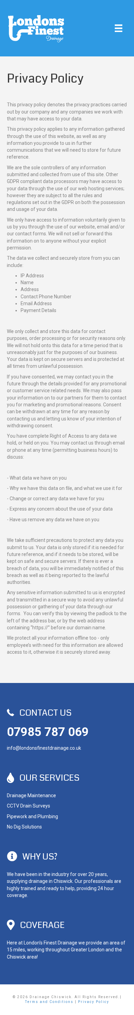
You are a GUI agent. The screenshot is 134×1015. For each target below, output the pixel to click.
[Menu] (118, 28)
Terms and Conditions (49, 1002)
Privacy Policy (93, 1002)
